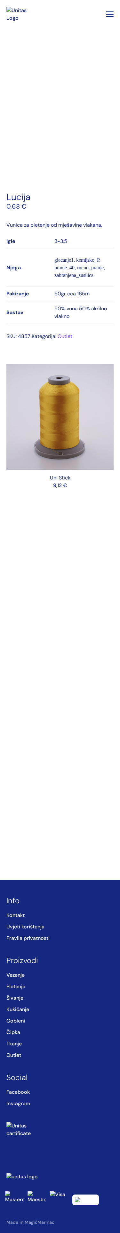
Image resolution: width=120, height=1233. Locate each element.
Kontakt (15, 915)
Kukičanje (17, 1009)
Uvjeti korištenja (25, 926)
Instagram (18, 1103)
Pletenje (15, 986)
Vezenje (15, 975)
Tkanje (14, 1043)
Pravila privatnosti (28, 938)
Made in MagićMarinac (30, 1222)
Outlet (65, 336)
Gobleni (15, 1020)
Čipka (13, 1032)
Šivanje (14, 998)
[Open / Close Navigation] (110, 14)
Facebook (18, 1092)
